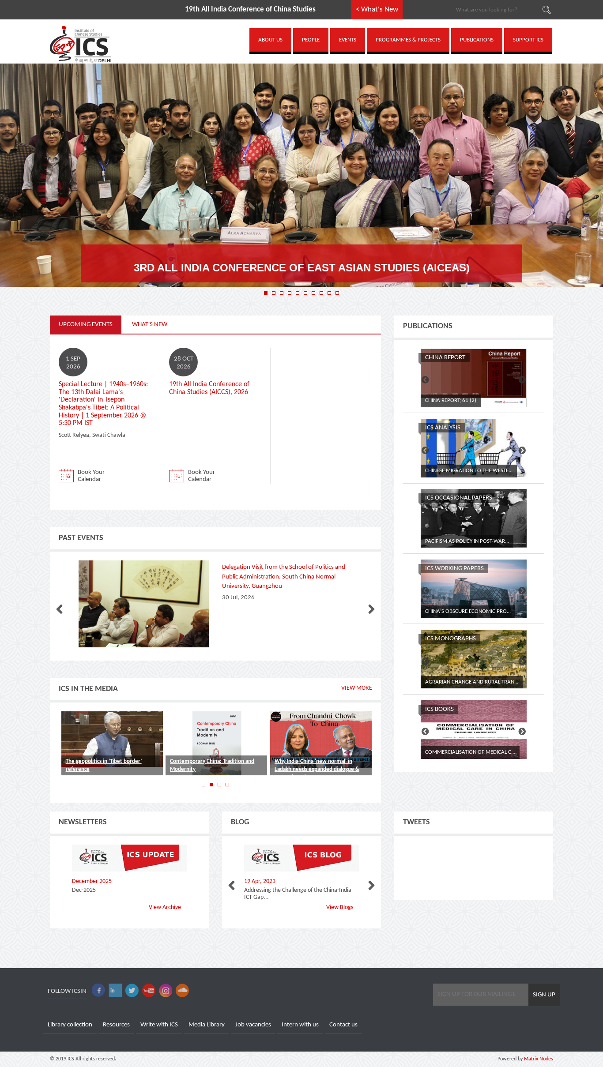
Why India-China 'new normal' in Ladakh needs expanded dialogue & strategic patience (317, 769)
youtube (148, 990)
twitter (132, 990)
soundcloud (182, 990)
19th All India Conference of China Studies (204, 9)
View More (356, 688)
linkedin (115, 990)
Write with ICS (159, 1025)
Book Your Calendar (91, 476)
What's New (149, 324)
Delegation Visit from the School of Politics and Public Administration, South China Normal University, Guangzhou (283, 577)
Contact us (343, 1025)
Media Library (206, 1025)
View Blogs (339, 907)
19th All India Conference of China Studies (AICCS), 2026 (209, 388)
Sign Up (544, 995)
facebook (98, 990)
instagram (165, 990)
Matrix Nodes (538, 1059)
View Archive (165, 907)
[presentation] (59, 609)
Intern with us (300, 1025)
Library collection (70, 1025)
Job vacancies (253, 1025)
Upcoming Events (86, 324)
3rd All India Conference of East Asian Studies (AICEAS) (302, 268)
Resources (116, 1025)
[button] (266, 293)
